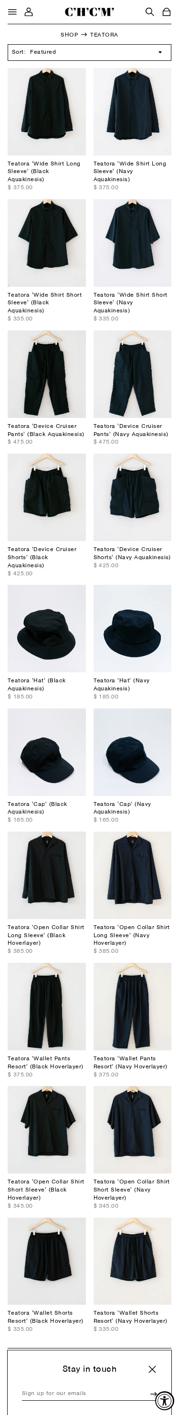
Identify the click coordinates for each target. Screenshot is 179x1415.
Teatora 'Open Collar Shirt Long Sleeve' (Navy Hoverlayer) (132, 936)
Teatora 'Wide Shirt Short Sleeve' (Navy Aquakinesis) (131, 303)
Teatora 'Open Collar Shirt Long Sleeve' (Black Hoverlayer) (46, 936)
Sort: (18, 52)
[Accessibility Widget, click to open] (164, 1400)
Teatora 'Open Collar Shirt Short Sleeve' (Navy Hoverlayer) (132, 1190)
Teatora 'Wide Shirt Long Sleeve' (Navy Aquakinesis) (130, 172)
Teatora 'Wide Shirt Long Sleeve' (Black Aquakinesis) (44, 172)
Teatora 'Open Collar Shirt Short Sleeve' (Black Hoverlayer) (46, 1190)
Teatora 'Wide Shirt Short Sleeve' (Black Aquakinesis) (45, 303)
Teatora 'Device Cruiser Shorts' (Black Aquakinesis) (42, 558)
